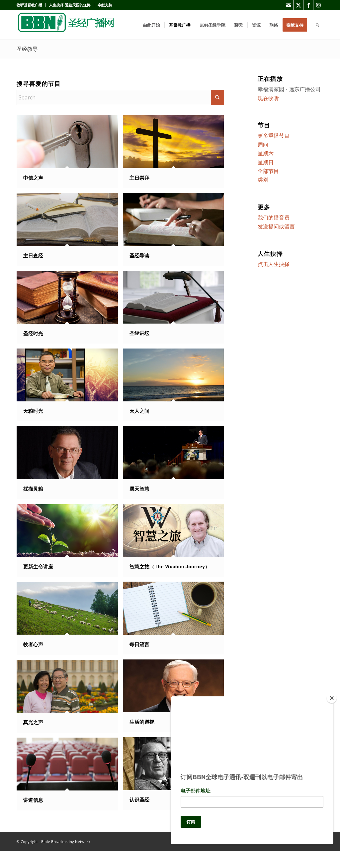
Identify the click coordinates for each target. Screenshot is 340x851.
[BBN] (66, 25)
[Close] (332, 698)
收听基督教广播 (29, 4)
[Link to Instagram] (318, 5)
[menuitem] (31, 5)
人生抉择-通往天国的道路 (70, 4)
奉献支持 (105, 4)
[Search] (317, 25)
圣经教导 (27, 49)
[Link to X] (298, 5)
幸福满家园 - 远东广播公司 (289, 89)
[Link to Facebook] (308, 5)
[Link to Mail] (288, 5)
